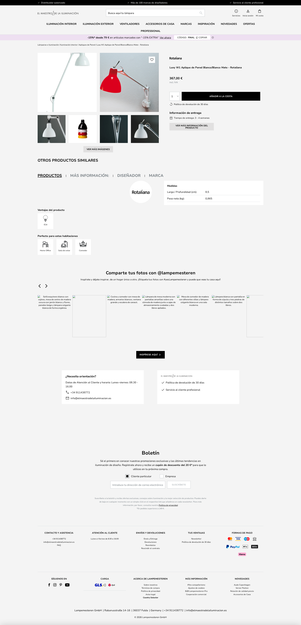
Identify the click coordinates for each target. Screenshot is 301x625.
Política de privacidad (168, 505)
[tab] (52, 176)
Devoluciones (150, 542)
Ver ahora (165, 37)
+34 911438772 (80, 392)
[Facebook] (49, 584)
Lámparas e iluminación (48, 44)
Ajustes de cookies (196, 588)
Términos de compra (151, 588)
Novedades (229, 24)
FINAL (192, 37)
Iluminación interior (68, 44)
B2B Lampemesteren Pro (196, 591)
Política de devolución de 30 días (196, 542)
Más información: (89, 175)
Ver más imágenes (98, 149)
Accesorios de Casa (242, 594)
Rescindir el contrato (150, 548)
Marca (156, 175)
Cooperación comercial (196, 594)
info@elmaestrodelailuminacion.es (91, 398)
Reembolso (150, 545)
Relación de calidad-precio (242, 591)
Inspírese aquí (149, 354)
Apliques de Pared (87, 44)
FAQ (59, 545)
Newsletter (196, 538)
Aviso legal (151, 594)
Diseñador (129, 175)
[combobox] (155, 12)
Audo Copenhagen (242, 584)
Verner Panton (242, 588)
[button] (52, 129)
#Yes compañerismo (196, 584)
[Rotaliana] (186, 57)
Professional (150, 31)
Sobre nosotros (150, 584)
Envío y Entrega (150, 538)
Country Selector (150, 597)
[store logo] (58, 13)
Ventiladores (129, 24)
